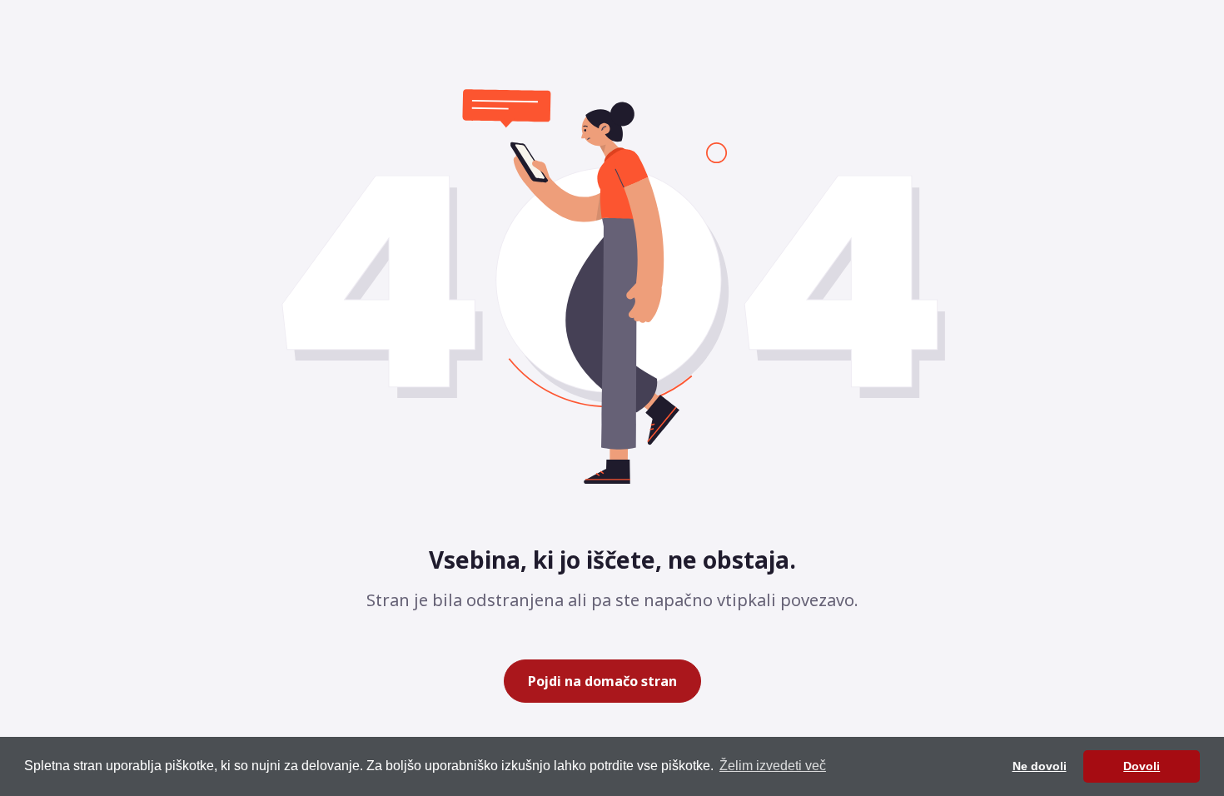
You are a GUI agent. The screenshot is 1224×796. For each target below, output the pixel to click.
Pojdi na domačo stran (602, 681)
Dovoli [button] (1141, 766)
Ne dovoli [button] (1040, 766)
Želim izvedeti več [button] (772, 766)
